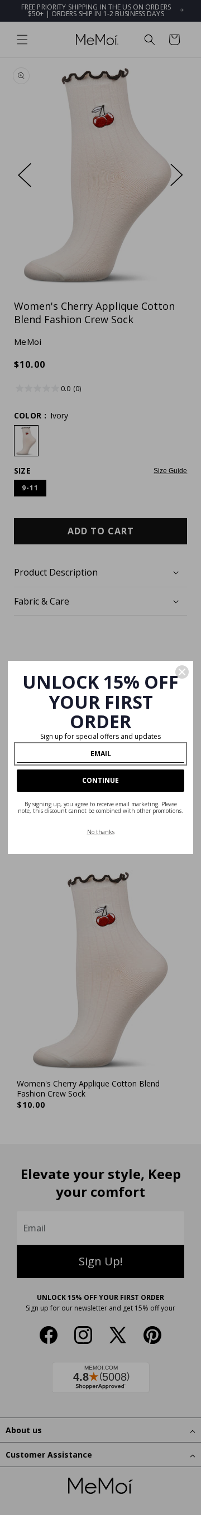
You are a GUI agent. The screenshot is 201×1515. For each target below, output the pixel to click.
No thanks (100, 832)
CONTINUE (100, 780)
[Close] (182, 672)
